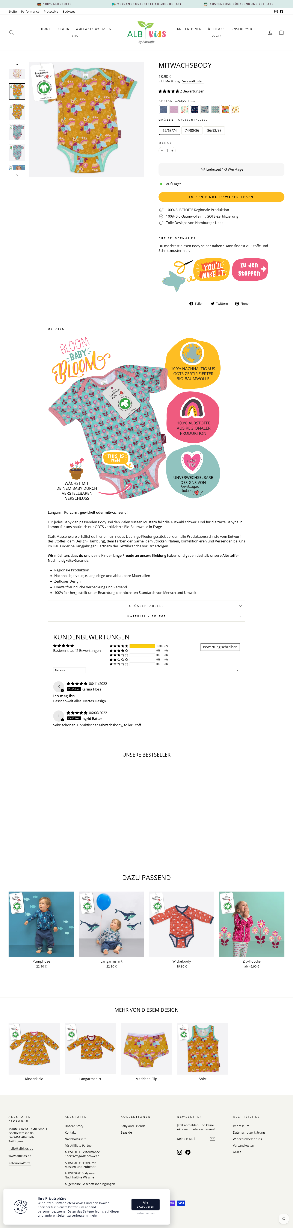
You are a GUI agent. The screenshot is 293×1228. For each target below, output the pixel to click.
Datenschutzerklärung (249, 1132)
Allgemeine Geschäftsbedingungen (90, 1184)
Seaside (126, 1132)
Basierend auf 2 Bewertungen (77, 650)
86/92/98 (214, 130)
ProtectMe (51, 11)
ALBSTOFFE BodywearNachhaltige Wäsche (80, 1175)
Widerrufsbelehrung (247, 1139)
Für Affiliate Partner (79, 1145)
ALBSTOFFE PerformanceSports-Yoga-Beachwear (82, 1154)
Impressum (241, 1126)
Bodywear (70, 11)
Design (177, 101)
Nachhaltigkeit (75, 1139)
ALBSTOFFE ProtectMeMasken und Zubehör (80, 1165)
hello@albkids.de (21, 1148)
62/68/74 (170, 130)
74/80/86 (192, 130)
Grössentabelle (146, 606)
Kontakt (70, 1132)
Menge (165, 143)
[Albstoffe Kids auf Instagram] (179, 1152)
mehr (93, 1215)
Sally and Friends (133, 1126)
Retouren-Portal (20, 1163)
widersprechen (145, 1213)
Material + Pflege (146, 616)
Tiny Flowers (235, 109)
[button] (169, 91)
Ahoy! (194, 109)
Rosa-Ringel (174, 109)
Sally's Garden (215, 109)
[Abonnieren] (212, 1139)
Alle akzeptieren (145, 1204)
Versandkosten (193, 81)
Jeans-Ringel (163, 109)
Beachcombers (184, 109)
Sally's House (225, 109)
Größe (183, 119)
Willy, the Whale (205, 109)
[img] (77, 683)
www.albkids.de (20, 1156)
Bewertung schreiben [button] (220, 647)
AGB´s (237, 1152)
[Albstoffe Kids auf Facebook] (187, 1152)
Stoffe (13, 11)
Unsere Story (74, 1126)
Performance (30, 11)
